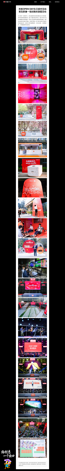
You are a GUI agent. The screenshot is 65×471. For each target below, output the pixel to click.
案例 (35, 2)
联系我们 (57, 2)
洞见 (50, 2)
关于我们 (43, 2)
